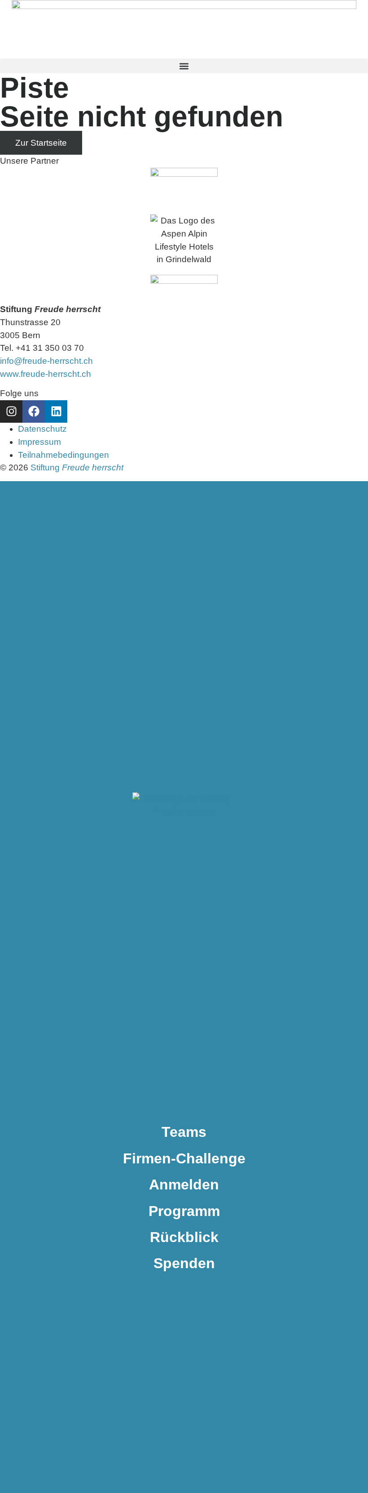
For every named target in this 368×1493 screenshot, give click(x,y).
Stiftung (77, 467)
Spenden (184, 1263)
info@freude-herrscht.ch (46, 361)
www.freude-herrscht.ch (45, 374)
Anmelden (184, 1184)
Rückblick (184, 1237)
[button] (184, 65)
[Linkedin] (56, 411)
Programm (184, 1211)
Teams (184, 1132)
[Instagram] (11, 411)
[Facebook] (33, 411)
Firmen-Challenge (184, 1158)
